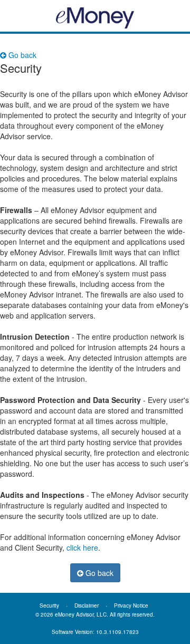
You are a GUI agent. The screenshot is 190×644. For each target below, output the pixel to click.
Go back (21, 55)
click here (82, 547)
